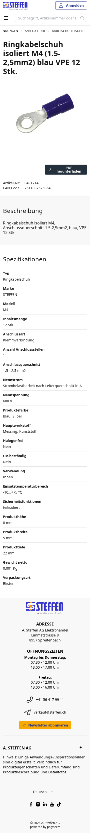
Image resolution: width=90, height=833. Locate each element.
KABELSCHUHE (35, 31)
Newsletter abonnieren (48, 725)
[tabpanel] (45, 113)
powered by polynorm (45, 827)
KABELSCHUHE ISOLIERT (69, 31)
